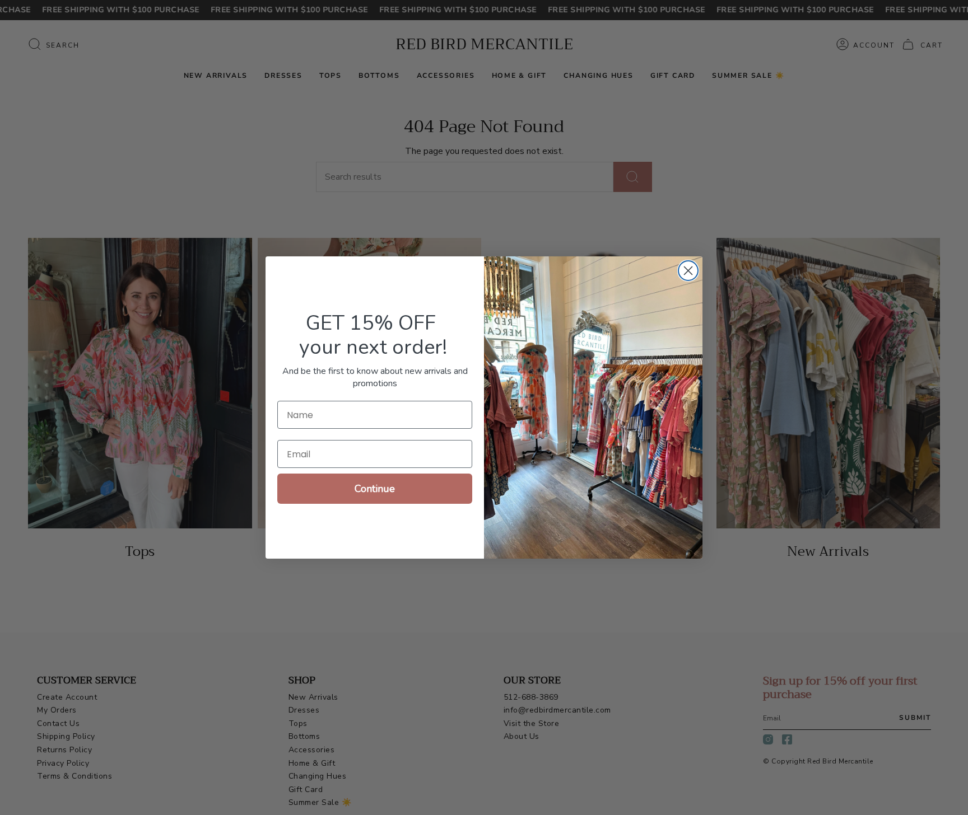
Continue (375, 488)
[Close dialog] (688, 270)
